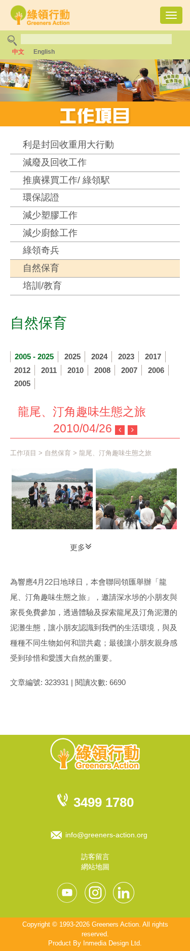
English (44, 51)
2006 (156, 370)
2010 (75, 370)
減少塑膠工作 (50, 215)
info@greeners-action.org (106, 835)
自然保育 (41, 268)
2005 (22, 383)
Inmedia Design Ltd (111, 943)
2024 (99, 356)
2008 (102, 370)
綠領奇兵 (41, 250)
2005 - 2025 (34, 356)
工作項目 (23, 453)
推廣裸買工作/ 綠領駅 (66, 180)
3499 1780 (103, 802)
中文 (18, 51)
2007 (129, 370)
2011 (49, 370)
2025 (72, 356)
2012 (22, 370)
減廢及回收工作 (55, 162)
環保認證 (41, 197)
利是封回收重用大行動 (68, 145)
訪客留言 (95, 857)
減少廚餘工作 (50, 233)
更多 (77, 547)
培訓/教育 (42, 286)
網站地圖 (95, 867)
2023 (126, 356)
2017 (153, 356)
